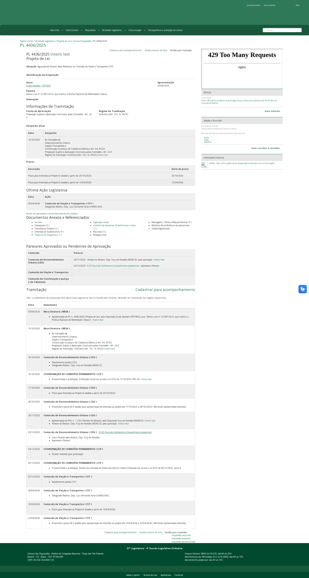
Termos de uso (150, 575)
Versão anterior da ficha (156, 50)
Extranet (179, 575)
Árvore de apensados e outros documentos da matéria (52, 213)
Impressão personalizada (183, 541)
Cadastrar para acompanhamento (126, 50)
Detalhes (208, 142)
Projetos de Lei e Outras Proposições (74, 41)
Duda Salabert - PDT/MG (38, 85)
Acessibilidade (253, 5)
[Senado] (289, 5)
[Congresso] (282, 5)
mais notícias (272, 111)
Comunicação (134, 30)
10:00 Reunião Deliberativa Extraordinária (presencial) (112, 265)
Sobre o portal (133, 575)
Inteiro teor (60, 54)
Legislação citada (101, 222)
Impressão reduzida (181, 535)
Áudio (206, 138)
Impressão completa (181, 538)
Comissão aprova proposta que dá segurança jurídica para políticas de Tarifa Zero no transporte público (239, 101)
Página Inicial (26, 41)
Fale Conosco (269, 5)
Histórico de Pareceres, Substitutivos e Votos (114, 225)
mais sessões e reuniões (265, 148)
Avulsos (38, 222)
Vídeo (206, 140)
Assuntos (54, 30)
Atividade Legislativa (112, 30)
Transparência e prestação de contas (165, 30)
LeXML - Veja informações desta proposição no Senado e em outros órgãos (242, 163)
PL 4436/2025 (33, 45)
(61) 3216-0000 (220, 556)
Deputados (90, 30)
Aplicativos (166, 575)
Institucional (72, 30)
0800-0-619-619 (209, 553)
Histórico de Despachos (46, 234)
